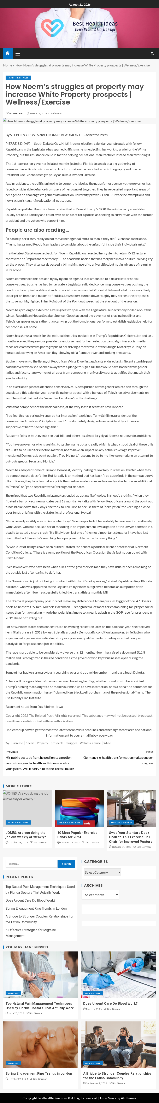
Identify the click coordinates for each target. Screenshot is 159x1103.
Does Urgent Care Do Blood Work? (30, 900)
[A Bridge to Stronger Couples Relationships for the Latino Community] (118, 1044)
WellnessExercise (90, 743)
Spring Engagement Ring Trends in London (36, 908)
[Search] (152, 53)
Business (13, 1063)
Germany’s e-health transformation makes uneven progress (118, 757)
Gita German (16, 113)
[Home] (8, 53)
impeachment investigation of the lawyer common (112, 527)
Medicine (13, 993)
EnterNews (108, 1098)
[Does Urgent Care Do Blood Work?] (118, 974)
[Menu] (17, 53)
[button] (17, 53)
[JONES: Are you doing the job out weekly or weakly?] (27, 808)
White (107, 743)
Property (42, 743)
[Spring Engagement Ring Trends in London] (40, 1044)
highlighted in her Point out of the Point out (54, 301)
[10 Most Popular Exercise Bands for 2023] (79, 808)
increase (18, 743)
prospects (57, 743)
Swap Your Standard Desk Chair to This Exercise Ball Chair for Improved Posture (131, 837)
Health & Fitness (18, 77)
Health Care (93, 993)
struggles (71, 743)
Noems (30, 743)
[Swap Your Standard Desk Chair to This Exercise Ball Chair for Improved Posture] (131, 808)
